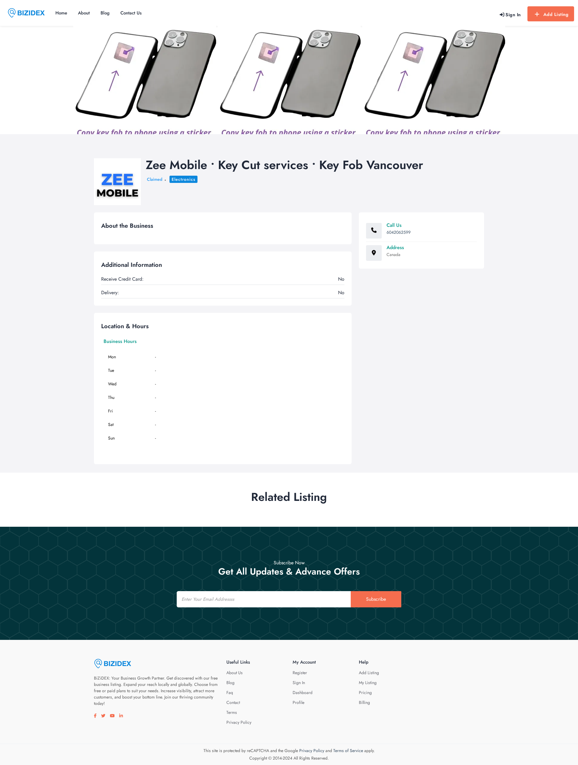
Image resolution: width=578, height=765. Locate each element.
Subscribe (376, 599)
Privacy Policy (238, 722)
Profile (298, 702)
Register (300, 673)
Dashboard (302, 692)
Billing (364, 702)
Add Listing (556, 14)
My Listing (368, 683)
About (84, 13)
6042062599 (399, 232)
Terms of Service (348, 751)
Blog (105, 13)
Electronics (183, 179)
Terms (231, 712)
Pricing (365, 692)
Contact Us (130, 13)
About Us (234, 673)
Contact (233, 702)
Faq (229, 692)
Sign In (299, 683)
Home (61, 13)
